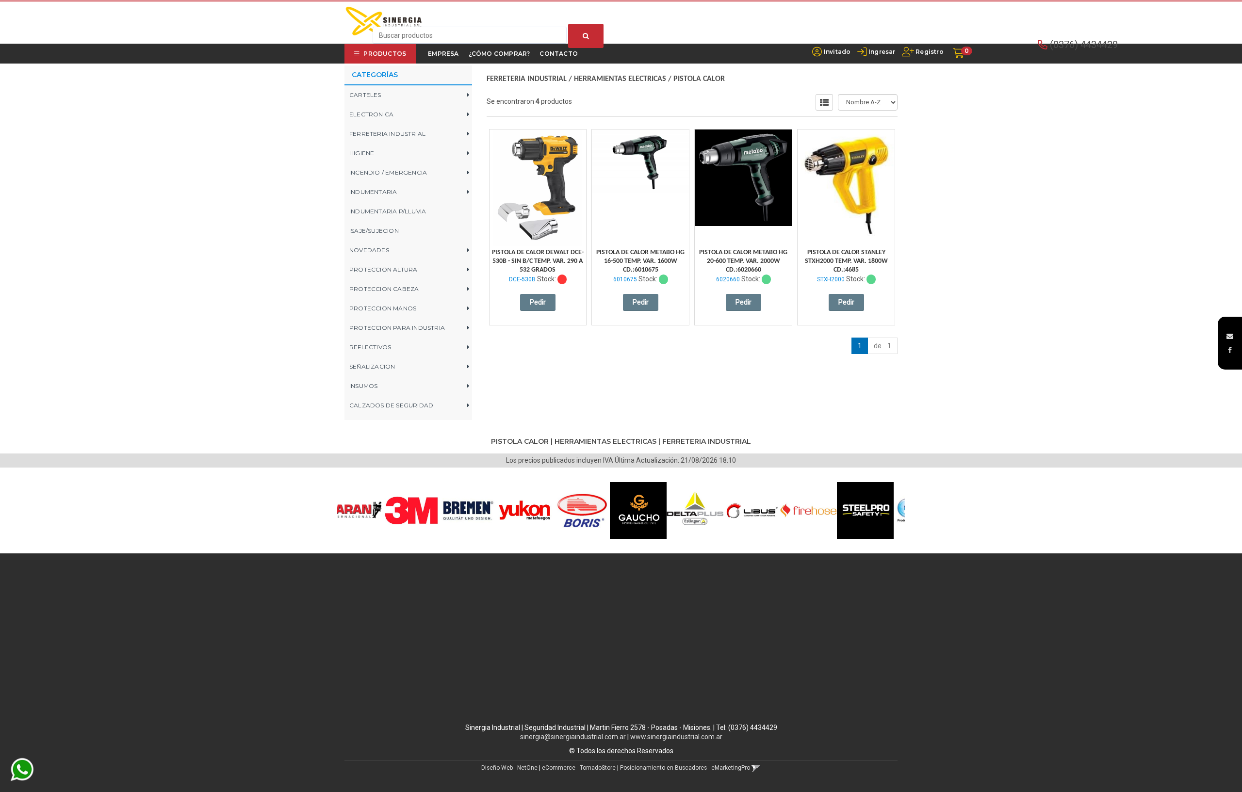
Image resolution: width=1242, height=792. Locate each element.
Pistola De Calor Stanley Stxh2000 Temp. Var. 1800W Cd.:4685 (846, 261)
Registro (929, 51)
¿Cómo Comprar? (499, 53)
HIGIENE (361, 153)
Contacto (558, 53)
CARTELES (365, 94)
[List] (824, 102)
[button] (1230, 336)
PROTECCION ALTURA (383, 269)
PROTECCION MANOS (382, 308)
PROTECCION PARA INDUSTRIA (397, 327)
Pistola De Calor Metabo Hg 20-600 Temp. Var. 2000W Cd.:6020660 (743, 261)
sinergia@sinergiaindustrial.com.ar (573, 737)
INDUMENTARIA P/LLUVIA (387, 211)
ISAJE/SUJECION (374, 230)
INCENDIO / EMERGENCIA (388, 172)
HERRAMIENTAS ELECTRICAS (620, 79)
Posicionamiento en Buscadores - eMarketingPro (685, 767)
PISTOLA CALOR (699, 79)
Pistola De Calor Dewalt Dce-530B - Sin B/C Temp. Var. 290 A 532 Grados (538, 261)
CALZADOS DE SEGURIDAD (391, 405)
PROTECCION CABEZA (384, 288)
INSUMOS (363, 385)
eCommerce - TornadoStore (579, 767)
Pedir (538, 302)
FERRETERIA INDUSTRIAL (387, 133)
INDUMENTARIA (373, 191)
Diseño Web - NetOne (509, 767)
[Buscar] (586, 36)
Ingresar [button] (882, 51)
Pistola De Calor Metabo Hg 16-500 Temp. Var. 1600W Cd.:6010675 (640, 261)
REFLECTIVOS (370, 347)
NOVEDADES (369, 250)
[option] (374, 510)
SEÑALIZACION (372, 366)
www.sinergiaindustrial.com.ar (676, 737)
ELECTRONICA (371, 114)
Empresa (443, 53)
